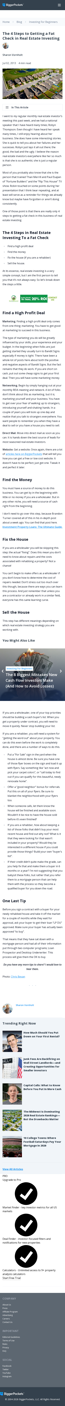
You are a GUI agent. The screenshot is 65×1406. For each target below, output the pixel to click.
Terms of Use (9, 1340)
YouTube (7, 1373)
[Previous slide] (2, 671)
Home (6, 22)
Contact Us (7, 1322)
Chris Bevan (18, 976)
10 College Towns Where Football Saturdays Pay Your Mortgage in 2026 (42, 1141)
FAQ (4, 1351)
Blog (19, 22)
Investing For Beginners (43, 22)
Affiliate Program (10, 1311)
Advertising (8, 1315)
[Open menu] (59, 5)
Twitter (6, 1369)
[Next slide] (61, 671)
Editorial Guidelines (11, 1337)
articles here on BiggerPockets (24, 454)
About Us (7, 1304)
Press (5, 1308)
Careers (6, 1318)
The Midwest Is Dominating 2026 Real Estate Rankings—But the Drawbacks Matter (42, 1115)
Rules (5, 1344)
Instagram (7, 1376)
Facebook (7, 1366)
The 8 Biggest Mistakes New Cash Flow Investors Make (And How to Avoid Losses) (31, 680)
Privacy (6, 1347)
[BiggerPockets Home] (14, 5)
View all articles (13, 1169)
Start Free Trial (12, 1278)
